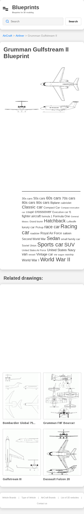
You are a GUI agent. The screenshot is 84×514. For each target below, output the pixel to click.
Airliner (20, 35)
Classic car (32, 207)
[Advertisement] (51, 156)
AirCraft (7, 35)
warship (69, 254)
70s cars (68, 198)
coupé (30, 212)
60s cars (53, 198)
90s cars (42, 203)
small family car (70, 239)
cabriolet (66, 202)
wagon (61, 254)
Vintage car (44, 254)
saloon (67, 233)
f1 (70, 212)
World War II (55, 259)
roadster (34, 233)
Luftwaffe (71, 221)
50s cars (39, 198)
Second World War (34, 239)
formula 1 (47, 216)
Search (73, 21)
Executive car (60, 212)
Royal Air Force (51, 233)
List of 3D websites (70, 497)
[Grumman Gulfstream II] (42, 95)
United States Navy (61, 250)
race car (52, 226)
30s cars (27, 198)
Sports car (50, 244)
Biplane (55, 202)
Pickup (39, 227)
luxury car (28, 227)
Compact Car (52, 207)
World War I (30, 260)
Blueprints (25, 7)
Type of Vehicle (28, 497)
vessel (32, 254)
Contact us (42, 503)
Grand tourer (36, 221)
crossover (43, 212)
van (25, 254)
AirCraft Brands (48, 497)
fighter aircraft (31, 216)
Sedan (53, 238)
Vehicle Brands (9, 497)
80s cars (28, 203)
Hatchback (55, 220)
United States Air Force (34, 250)
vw (55, 254)
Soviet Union (29, 245)
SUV (69, 245)
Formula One (61, 216)
